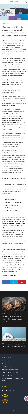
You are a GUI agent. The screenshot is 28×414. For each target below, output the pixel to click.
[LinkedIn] (13, 390)
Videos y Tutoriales (7, 375)
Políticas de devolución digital (10, 370)
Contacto (4, 364)
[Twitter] (6, 390)
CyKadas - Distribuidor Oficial (10, 373)
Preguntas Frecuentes (8, 361)
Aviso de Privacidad (7, 367)
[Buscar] (26, 1)
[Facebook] (2, 390)
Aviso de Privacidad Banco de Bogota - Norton (12, 379)
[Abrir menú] (2, 1)
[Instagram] (10, 390)
